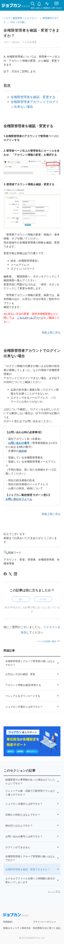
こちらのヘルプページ (30, 317)
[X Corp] (10, 573)
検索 (32, 8)
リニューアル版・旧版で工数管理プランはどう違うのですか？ (30, 792)
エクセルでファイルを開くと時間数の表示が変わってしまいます (30, 880)
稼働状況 (46, 8)
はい (21, 599)
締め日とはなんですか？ (19, 825)
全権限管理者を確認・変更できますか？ (27, 869)
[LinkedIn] (15, 573)
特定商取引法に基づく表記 (47, 928)
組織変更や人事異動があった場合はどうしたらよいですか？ (30, 781)
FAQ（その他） (18, 22)
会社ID (23, 451)
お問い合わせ (56, 8)
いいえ (43, 599)
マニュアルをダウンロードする (22, 695)
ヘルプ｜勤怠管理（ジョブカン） (21, 18)
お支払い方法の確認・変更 (20, 674)
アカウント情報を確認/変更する (23, 684)
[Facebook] (5, 573)
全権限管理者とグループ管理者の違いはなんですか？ (30, 663)
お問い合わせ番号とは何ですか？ (24, 836)
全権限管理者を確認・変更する (33, 97)
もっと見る (54, 891)
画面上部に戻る (51, 332)
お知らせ (39, 8)
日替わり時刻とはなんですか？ (22, 814)
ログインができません (17, 847)
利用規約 (7, 921)
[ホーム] (16, 6)
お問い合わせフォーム (19, 499)
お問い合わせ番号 (19, 443)
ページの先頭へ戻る (47, 641)
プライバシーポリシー (44, 921)
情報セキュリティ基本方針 (17, 928)
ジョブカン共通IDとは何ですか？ (24, 706)
